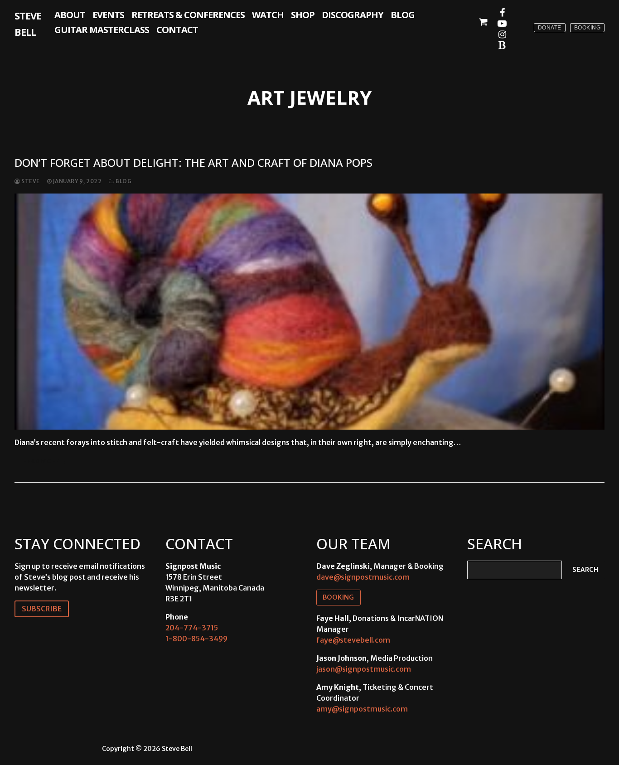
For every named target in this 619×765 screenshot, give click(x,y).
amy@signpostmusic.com (362, 708)
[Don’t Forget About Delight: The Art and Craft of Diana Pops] (309, 312)
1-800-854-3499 (196, 638)
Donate (549, 27)
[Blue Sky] (502, 45)
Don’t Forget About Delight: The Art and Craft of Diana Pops (193, 162)
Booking (587, 27)
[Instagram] (502, 34)
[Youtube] (502, 23)
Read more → (45, 461)
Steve (30, 181)
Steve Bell (28, 24)
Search (585, 570)
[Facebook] (502, 12)
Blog (123, 181)
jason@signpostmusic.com (363, 668)
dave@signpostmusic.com (363, 576)
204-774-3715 (191, 627)
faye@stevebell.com (353, 639)
